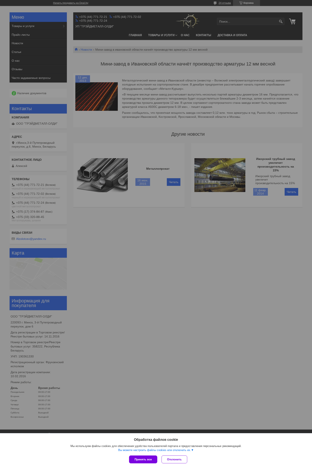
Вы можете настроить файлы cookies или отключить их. (154, 450)
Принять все (143, 459)
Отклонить (174, 459)
